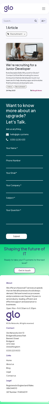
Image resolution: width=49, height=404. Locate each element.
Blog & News (37, 90)
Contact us (11, 375)
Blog (8, 368)
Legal (8, 372)
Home (9, 360)
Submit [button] (16, 236)
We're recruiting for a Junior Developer (21, 67)
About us (10, 364)
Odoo (9, 87)
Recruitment (20, 87)
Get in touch (25, 270)
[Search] (36, 21)
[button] (43, 21)
